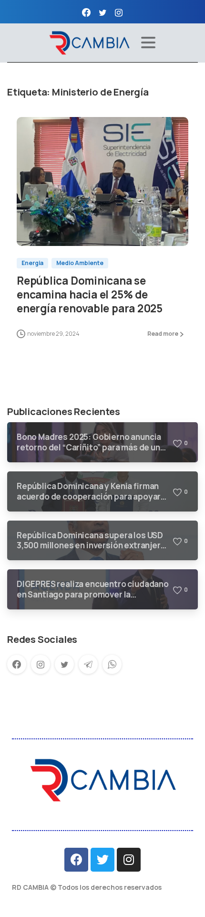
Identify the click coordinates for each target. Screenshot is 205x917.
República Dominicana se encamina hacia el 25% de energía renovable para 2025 (90, 294)
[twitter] (102, 12)
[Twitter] (102, 860)
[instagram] (119, 12)
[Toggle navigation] (148, 42)
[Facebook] (86, 12)
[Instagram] (129, 860)
